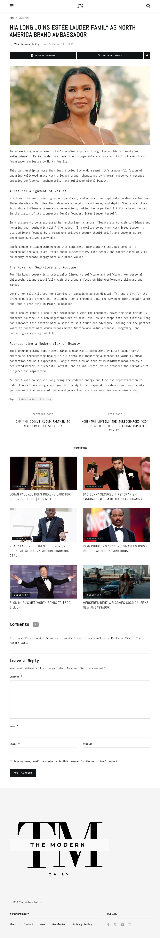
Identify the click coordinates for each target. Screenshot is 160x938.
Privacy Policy (82, 924)
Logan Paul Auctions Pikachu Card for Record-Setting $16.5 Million (40, 496)
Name (14, 726)
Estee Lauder (27, 399)
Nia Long (120, 246)
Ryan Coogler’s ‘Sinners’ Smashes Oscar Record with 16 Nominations (115, 548)
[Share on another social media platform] (147, 55)
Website (87, 743)
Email (15, 744)
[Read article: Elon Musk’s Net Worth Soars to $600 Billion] (43, 582)
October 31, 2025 (61, 44)
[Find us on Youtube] (122, 925)
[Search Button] (148, 6)
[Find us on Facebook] (108, 925)
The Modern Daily (26, 44)
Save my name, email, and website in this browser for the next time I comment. (66, 761)
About (13, 924)
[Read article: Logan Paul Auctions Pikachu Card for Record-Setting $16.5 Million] (43, 473)
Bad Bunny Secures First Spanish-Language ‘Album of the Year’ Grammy (112, 496)
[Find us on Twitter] (115, 924)
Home (12, 18)
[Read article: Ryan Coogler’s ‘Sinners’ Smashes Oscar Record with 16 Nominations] (116, 525)
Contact (28, 924)
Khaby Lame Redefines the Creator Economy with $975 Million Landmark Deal (39, 551)
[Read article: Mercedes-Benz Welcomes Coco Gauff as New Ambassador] (116, 582)
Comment (16, 676)
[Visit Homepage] (80, 6)
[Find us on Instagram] (129, 925)
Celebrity (24, 18)
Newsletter (59, 924)
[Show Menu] (11, 6)
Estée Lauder (94, 213)
